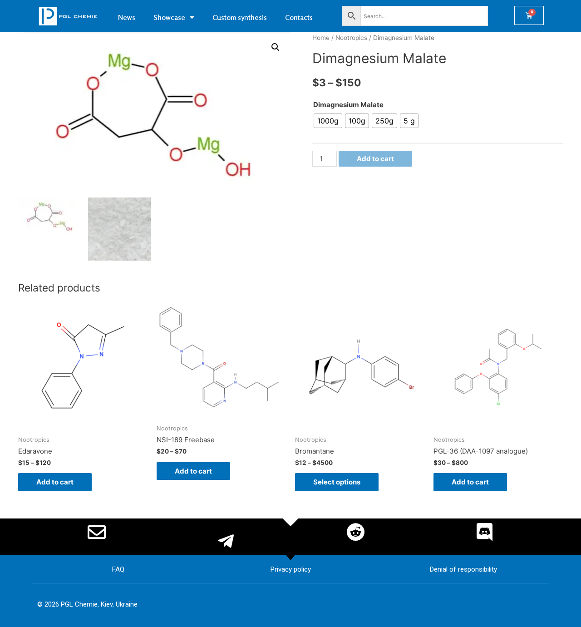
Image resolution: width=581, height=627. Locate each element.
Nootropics (351, 37)
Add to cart (375, 158)
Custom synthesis (239, 17)
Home (321, 37)
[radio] (328, 121)
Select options (336, 482)
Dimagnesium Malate (348, 104)
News (126, 17)
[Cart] (529, 15)
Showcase (169, 17)
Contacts (299, 17)
